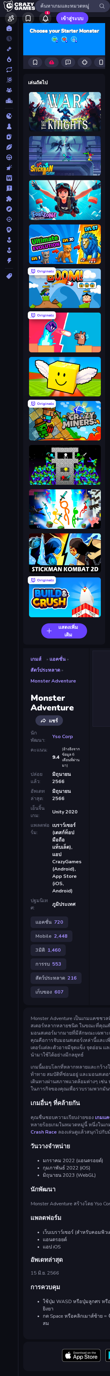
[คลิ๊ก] (9, 168)
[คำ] (9, 178)
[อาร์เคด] (9, 250)
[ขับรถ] (9, 157)
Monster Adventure (53, 681)
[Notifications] (45, 18)
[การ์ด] (9, 137)
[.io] (9, 116)
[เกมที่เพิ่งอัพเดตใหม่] (9, 69)
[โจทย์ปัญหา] (9, 188)
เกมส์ (36, 659)
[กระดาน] (9, 126)
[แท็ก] (9, 276)
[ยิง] (9, 219)
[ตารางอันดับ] (9, 100)
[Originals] (9, 80)
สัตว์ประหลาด (45, 670)
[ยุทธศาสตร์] (9, 229)
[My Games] (28, 18)
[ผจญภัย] (9, 209)
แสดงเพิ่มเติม (68, 631)
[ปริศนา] (9, 198)
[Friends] (11, 18)
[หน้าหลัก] (9, 28)
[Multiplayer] (9, 90)
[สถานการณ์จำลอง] (9, 240)
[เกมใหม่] (9, 49)
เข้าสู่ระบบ (72, 18)
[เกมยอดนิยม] (9, 59)
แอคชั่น (58, 659)
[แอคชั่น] (9, 260)
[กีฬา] (9, 147)
